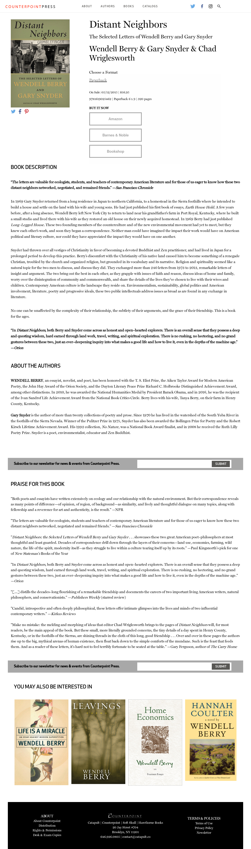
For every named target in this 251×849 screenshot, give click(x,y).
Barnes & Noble (115, 135)
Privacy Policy (204, 828)
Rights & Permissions (47, 830)
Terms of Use (204, 823)
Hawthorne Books (150, 823)
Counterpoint (111, 823)
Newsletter (204, 833)
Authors (108, 6)
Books (129, 6)
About (87, 6)
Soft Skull (129, 823)
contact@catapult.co (136, 837)
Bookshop (115, 151)
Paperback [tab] (98, 80)
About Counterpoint (47, 821)
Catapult (94, 823)
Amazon (115, 118)
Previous (9, 754)
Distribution (47, 825)
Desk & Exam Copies (47, 835)
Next (242, 754)
